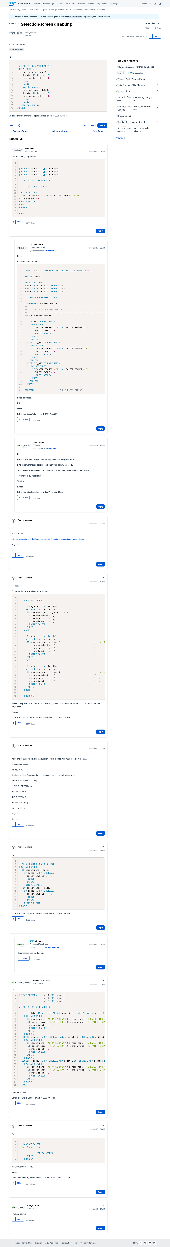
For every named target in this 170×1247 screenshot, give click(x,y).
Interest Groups (34, 10)
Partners (81, 4)
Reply (100, 231)
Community (24, 3)
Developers (70, 4)
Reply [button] (102, 125)
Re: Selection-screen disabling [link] (94, 10)
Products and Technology (43, 4)
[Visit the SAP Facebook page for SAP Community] (141, 1243)
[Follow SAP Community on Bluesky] (145, 1243)
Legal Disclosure (51, 1243)
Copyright (38, 1243)
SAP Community (14, 10)
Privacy (17, 1243)
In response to (43, 251)
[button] (151, 36)
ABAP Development (16, 50)
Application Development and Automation (56, 10)
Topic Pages (114, 4)
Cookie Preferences (88, 1243)
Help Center (102, 4)
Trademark (64, 1243)
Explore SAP (146, 4)
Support (74, 1243)
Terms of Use (27, 1243)
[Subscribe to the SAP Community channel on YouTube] (150, 1243)
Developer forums (74, 17)
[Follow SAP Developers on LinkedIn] (154, 1243)
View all (119, 138)
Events (91, 4)
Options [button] (158, 23)
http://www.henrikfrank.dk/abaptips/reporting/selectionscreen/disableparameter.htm (48, 539)
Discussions (77, 10)
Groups (60, 4)
